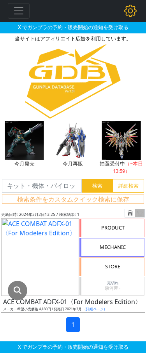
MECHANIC (113, 246)
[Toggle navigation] (19, 11)
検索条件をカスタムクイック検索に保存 (73, 199)
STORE (112, 266)
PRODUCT (113, 227)
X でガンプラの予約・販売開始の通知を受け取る (73, 27)
